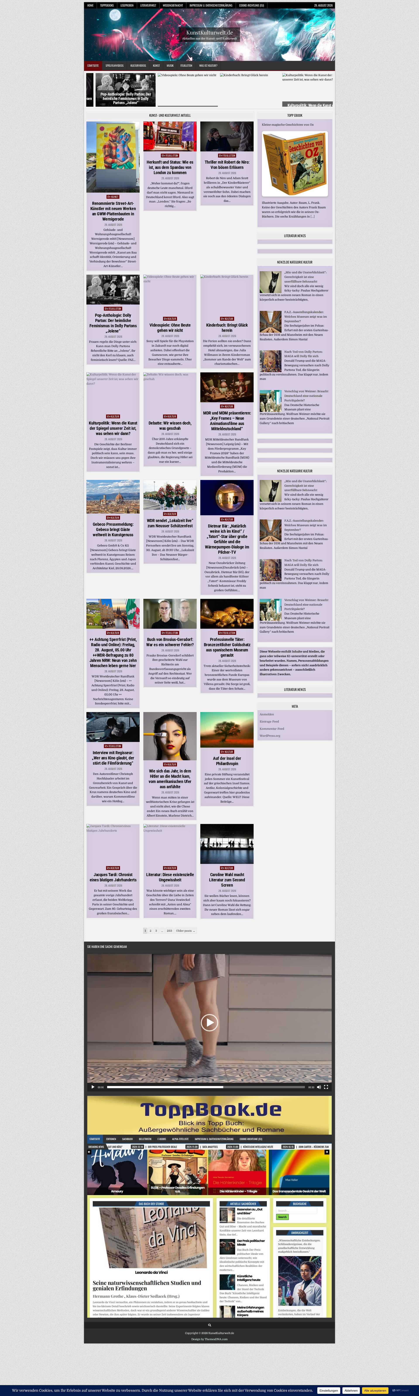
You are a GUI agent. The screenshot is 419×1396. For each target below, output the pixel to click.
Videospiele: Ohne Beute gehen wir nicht (170, 327)
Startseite (93, 65)
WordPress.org (270, 735)
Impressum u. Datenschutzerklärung (211, 5)
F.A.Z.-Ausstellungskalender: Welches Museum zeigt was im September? (305, 316)
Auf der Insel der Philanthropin (227, 761)
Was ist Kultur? (208, 65)
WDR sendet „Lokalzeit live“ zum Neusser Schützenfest (170, 523)
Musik (170, 65)
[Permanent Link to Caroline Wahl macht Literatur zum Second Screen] (227, 844)
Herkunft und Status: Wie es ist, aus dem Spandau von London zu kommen (170, 167)
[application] (209, 1022)
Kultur (172, 318)
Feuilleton (186, 65)
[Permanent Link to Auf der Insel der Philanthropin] (227, 730)
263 (169, 930)
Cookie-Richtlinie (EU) (251, 5)
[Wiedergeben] (93, 1087)
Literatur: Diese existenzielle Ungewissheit (170, 877)
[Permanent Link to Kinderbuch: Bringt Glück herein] (227, 295)
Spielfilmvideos (115, 65)
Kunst (156, 65)
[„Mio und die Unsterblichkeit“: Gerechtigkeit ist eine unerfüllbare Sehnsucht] (271, 292)
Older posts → (185, 930)
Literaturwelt (148, 5)
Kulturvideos (138, 65)
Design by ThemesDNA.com (209, 1339)
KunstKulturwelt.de (209, 32)
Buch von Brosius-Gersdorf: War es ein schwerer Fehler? (170, 642)
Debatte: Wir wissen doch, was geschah (170, 425)
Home (90, 5)
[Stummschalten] (319, 1087)
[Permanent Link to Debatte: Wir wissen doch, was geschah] (170, 392)
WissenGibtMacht (173, 5)
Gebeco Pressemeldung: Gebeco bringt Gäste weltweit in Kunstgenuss (113, 529)
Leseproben (127, 5)
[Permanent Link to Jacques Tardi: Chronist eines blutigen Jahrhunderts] (113, 844)
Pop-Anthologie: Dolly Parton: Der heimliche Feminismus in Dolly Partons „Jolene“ (116, 98)
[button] (209, 1022)
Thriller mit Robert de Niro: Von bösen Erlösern (227, 164)
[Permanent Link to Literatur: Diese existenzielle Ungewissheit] (170, 844)
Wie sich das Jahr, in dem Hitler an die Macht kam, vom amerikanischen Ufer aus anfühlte (170, 778)
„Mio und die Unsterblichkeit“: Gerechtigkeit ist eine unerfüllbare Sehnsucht (305, 277)
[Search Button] (209, 1325)
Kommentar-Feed (272, 728)
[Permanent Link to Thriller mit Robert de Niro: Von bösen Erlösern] (227, 136)
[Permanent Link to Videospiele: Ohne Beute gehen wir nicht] (170, 295)
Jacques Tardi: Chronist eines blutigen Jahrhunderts (113, 877)
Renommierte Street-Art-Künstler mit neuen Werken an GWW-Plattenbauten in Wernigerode (113, 211)
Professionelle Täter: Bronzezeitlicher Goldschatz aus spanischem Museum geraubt (227, 647)
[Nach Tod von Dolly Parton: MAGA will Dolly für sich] (271, 371)
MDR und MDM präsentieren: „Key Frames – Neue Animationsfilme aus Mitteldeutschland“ (227, 420)
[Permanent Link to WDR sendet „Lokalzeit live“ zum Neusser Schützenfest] (170, 495)
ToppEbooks (107, 5)
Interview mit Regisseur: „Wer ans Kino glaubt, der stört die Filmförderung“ (113, 758)
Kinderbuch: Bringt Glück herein (227, 327)
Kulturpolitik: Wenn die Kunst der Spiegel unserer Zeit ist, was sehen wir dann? (113, 428)
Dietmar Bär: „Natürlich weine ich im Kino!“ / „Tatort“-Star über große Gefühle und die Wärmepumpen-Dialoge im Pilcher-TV (227, 539)
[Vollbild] (326, 1087)
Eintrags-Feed (269, 721)
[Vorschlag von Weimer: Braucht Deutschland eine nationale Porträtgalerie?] (271, 411)
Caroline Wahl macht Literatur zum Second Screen (227, 880)
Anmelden (267, 714)
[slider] (206, 1087)
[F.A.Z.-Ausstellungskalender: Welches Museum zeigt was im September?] (271, 331)
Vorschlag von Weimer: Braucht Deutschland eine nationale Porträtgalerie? (306, 396)
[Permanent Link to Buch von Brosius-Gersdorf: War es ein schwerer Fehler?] (170, 614)
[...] (306, 217)
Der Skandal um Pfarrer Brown (283, 125)
